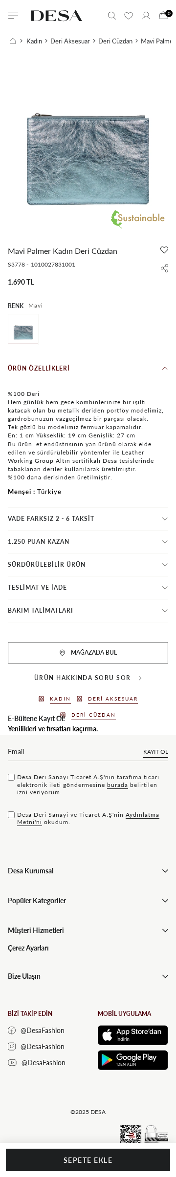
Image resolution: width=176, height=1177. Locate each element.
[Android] (133, 1060)
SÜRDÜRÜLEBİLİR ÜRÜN (47, 564)
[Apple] (133, 1035)
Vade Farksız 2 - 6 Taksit (51, 518)
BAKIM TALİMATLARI (40, 610)
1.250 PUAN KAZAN (38, 541)
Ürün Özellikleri (39, 368)
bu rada (117, 784)
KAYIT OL (155, 751)
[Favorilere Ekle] (164, 250)
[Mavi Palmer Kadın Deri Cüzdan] (23, 329)
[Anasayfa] (16, 41)
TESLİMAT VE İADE (37, 587)
